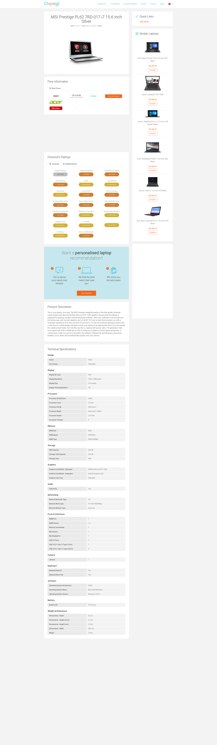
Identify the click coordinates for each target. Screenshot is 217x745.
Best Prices (56, 88)
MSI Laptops (144, 21)
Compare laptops (130, 4)
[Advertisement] (86, 133)
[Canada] (169, 4)
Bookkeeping (60, 181)
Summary (55, 164)
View (113, 96)
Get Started (86, 293)
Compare (152, 70)
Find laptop (115, 4)
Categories (101, 4)
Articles (153, 4)
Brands (144, 4)
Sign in (162, 4)
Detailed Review (71, 164)
